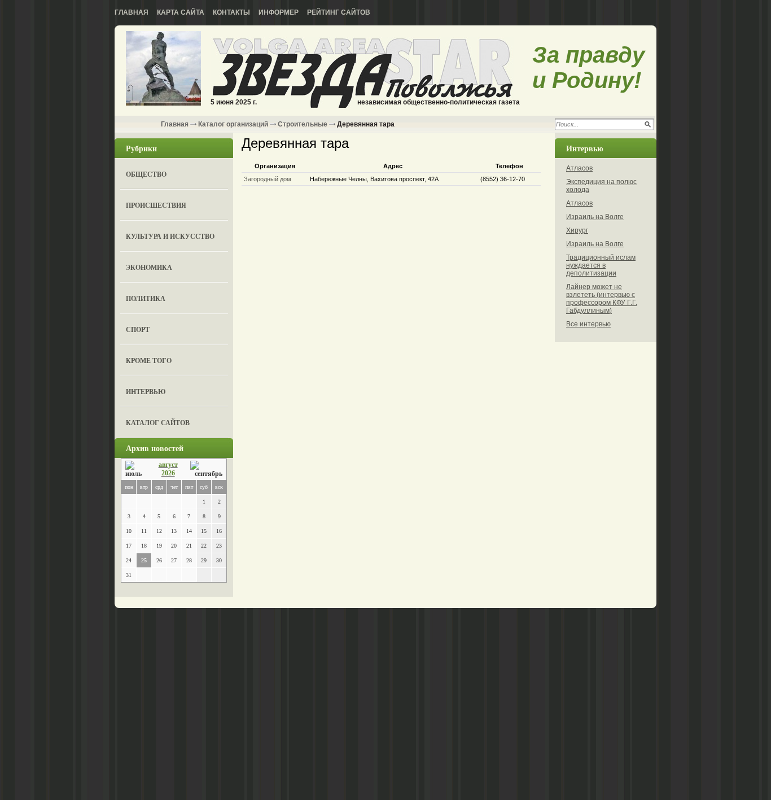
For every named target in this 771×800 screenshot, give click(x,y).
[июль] (135, 469)
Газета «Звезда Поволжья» (163, 69)
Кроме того (149, 360)
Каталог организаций (233, 124)
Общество (146, 174)
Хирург (577, 230)
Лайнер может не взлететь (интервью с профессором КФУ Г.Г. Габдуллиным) (601, 298)
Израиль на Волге (595, 217)
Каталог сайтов (158, 422)
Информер (279, 12)
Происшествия (156, 205)
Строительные (302, 124)
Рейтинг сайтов (338, 12)
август (168, 465)
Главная (131, 12)
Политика (145, 298)
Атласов (579, 168)
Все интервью (588, 324)
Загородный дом (267, 179)
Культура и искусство (170, 236)
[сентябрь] (206, 469)
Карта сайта (180, 12)
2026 (168, 473)
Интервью (146, 391)
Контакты (231, 12)
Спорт (138, 329)
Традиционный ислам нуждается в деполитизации (601, 265)
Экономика (149, 267)
